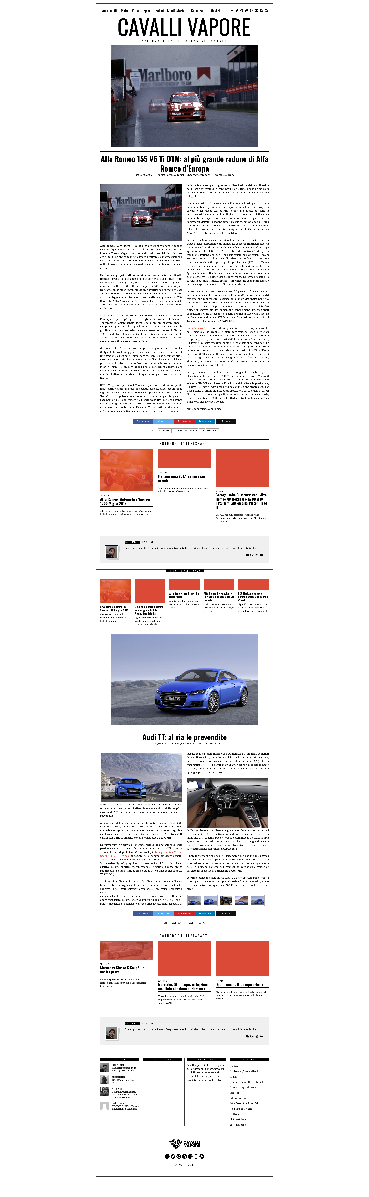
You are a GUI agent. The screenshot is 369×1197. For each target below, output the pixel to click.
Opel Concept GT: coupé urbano (239, 984)
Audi (177, 743)
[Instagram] (251, 10)
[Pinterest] (241, 10)
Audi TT (192, 923)
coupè (202, 923)
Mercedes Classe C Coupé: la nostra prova (122, 970)
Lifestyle (215, 10)
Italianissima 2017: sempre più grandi (181, 478)
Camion (173, 1179)
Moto (124, 10)
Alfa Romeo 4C (196, 328)
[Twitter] (237, 10)
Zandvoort (212, 430)
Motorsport (203, 174)
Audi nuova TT (179, 923)
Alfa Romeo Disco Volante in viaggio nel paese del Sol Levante (219, 597)
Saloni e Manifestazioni (171, 10)
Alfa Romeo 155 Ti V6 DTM (185, 430)
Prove (136, 10)
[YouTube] (246, 10)
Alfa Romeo (167, 174)
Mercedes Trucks (189, 1179)
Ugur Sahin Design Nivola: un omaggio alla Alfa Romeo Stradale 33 (149, 610)
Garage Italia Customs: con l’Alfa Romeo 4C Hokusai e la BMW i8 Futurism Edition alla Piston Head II (241, 501)
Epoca (147, 10)
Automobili (109, 10)
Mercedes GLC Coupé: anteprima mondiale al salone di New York (183, 986)
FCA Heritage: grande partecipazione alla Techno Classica (253, 597)
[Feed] (261, 10)
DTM (202, 430)
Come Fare (198, 10)
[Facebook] (232, 10)
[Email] (256, 10)
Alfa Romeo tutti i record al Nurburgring (184, 595)
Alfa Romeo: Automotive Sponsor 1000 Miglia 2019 (125, 501)
